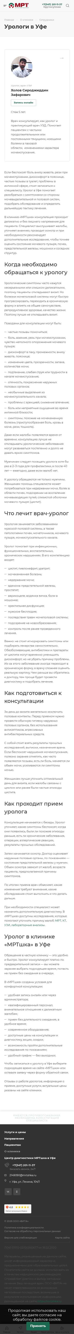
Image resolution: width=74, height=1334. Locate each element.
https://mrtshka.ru (49, 1301)
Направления (14, 1138)
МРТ (58, 920)
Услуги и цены (15, 1132)
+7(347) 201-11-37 (52, 4)
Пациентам (12, 1145)
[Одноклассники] (16, 1191)
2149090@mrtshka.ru (23, 1175)
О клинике (12, 1151)
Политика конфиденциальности (24, 1227)
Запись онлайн (23, 102)
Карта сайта (62, 1237)
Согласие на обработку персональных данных (32, 1231)
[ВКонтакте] (8, 1191)
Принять (38, 1326)
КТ (64, 920)
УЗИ (7, 925)
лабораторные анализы (28, 925)
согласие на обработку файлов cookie (37, 1317)
